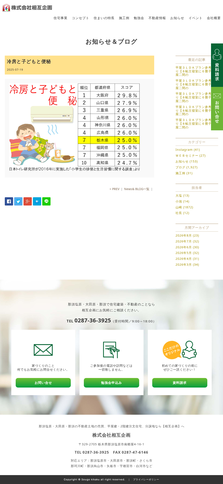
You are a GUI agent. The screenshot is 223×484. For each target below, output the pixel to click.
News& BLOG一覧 (136, 189)
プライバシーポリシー (146, 479)
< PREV (114, 189)
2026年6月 (184, 247)
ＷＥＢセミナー (187, 155)
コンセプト (80, 18)
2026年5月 (184, 253)
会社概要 (214, 18)
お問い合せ (43, 382)
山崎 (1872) (184, 207)
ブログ (180, 167)
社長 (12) (182, 213)
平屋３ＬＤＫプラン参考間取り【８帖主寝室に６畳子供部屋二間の (197, 71)
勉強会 (139, 18)
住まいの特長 (104, 18)
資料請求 (180, 382)
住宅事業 (61, 18)
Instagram (184, 150)
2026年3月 (184, 264)
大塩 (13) (182, 195)
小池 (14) (182, 201)
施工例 (124, 18)
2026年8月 (184, 235)
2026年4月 (184, 259)
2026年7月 (184, 241)
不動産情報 (157, 18)
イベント (196, 18)
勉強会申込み (111, 382)
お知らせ (177, 18)
